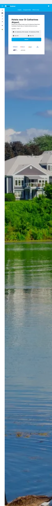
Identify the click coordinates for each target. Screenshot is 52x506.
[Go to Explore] (2, 21)
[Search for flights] (2, 10)
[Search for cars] (2, 16)
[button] (2, 6)
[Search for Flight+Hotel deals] (2, 18)
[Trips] (2, 25)
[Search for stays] (2, 13)
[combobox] (16, 28)
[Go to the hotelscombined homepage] (10, 6)
